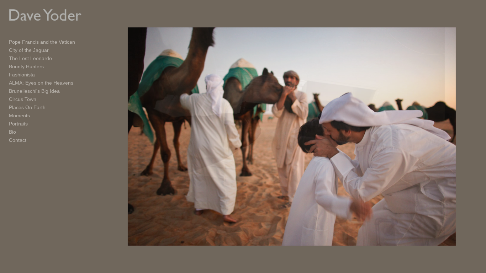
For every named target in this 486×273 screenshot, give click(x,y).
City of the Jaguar (29, 50)
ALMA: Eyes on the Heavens (41, 83)
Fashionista (22, 74)
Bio (12, 132)
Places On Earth (27, 107)
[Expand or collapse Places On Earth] (50, 107)
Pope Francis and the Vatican (42, 42)
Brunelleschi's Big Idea (34, 91)
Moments (19, 115)
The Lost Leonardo (30, 58)
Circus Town (22, 99)
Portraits (18, 124)
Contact (17, 140)
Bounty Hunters (26, 66)
